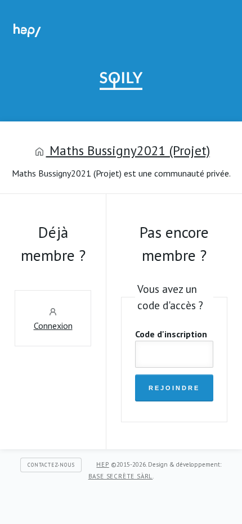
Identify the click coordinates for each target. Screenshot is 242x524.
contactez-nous (51, 465)
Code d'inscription (171, 334)
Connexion (53, 325)
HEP (102, 464)
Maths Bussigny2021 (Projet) (128, 150)
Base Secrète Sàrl (120, 476)
